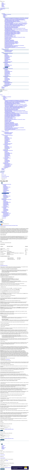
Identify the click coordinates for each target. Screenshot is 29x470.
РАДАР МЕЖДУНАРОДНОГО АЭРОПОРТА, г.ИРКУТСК (12, 32)
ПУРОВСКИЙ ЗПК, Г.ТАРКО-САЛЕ (9, 34)
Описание (1, 225)
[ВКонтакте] (0, 224)
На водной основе (7, 83)
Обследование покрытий (8, 51)
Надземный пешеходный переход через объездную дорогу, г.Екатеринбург (14, 45)
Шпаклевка (6, 142)
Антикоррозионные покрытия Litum (8, 68)
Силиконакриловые (7, 57)
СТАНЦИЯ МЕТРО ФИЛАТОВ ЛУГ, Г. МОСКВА (11, 41)
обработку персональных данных (9, 438)
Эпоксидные (6, 60)
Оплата (12, 225)
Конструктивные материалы (8, 82)
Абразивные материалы (6, 85)
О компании (3, 13)
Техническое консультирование (9, 50)
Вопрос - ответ (4, 86)
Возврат (14, 225)
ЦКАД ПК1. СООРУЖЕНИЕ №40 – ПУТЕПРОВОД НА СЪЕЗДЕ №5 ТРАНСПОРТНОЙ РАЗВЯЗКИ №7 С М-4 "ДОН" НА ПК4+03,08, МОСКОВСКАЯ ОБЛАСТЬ (16, 19)
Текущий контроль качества (8, 133)
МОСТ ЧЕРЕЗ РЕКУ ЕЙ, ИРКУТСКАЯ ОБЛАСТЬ (11, 27)
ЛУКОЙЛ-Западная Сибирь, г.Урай (9, 126)
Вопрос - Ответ (5, 15)
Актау (2, 2)
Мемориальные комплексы (8, 38)
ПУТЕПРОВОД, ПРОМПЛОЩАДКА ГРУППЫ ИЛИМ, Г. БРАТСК (13, 24)
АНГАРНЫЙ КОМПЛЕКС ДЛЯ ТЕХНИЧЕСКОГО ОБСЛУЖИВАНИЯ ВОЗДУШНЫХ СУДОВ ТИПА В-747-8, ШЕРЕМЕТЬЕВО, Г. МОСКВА (16, 31)
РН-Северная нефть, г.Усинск (8, 44)
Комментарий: (2, 428)
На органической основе (8, 165)
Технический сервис (6, 49)
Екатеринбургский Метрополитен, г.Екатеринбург (11, 128)
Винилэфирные (7, 55)
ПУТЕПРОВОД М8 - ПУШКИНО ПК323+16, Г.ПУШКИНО (13, 115)
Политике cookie (15, 468)
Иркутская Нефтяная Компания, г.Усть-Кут (10, 117)
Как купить (7, 225)
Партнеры (3, 87)
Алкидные (6, 54)
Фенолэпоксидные (7, 72)
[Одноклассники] (1, 224)
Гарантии (4, 225)
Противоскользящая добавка (8, 61)
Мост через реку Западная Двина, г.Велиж (10, 36)
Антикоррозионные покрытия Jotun (8, 53)
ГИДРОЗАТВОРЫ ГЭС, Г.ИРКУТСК (10, 30)
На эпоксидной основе (8, 84)
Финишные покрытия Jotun (6, 62)
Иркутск (3, 5)
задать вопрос (2, 222)
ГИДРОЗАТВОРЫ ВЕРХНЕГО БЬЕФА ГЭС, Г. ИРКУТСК (12, 21)
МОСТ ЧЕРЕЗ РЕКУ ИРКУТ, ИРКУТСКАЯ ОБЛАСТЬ (12, 20)
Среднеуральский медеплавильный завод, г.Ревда (11, 43)
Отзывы (17, 225)
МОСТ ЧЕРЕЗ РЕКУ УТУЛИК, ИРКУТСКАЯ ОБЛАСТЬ (12, 26)
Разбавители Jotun (5, 149)
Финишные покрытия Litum (7, 76)
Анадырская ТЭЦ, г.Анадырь (8, 35)
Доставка (10, 225)
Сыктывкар (3, 6)
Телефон (1, 435)
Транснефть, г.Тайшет (7, 39)
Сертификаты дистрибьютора (7, 14)
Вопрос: (1, 437)
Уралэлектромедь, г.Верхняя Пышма (9, 40)
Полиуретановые (7, 56)
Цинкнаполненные (7, 73)
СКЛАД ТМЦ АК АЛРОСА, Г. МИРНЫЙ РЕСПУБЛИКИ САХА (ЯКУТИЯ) (15, 25)
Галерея (4, 99)
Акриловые (6, 69)
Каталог (3, 52)
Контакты (3, 169)
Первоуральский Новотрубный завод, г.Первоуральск (12, 42)
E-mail (1, 426)
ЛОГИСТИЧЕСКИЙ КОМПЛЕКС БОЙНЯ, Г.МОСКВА (12, 33)
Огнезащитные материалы (6, 81)
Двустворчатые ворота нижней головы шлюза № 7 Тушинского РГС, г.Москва (15, 37)
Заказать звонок (2, 171)
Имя (1, 434)
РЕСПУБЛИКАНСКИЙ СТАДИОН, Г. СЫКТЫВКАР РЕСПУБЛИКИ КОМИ (15, 102)
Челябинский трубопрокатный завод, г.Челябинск (11, 124)
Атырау (3, 3)
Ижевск (3, 4)
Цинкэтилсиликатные (8, 59)
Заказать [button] (2, 430)
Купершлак (6, 167)
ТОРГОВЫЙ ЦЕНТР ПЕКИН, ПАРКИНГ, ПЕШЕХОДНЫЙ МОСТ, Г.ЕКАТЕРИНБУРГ (16, 29)
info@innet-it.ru (8, 359)
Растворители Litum (5, 162)
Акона (7, 460)
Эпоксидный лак (7, 75)
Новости (4, 16)
